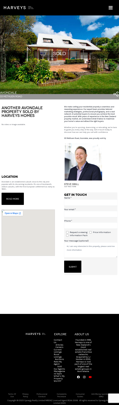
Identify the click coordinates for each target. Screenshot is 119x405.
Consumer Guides (80, 395)
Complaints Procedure (62, 395)
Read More (12, 198)
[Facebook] (78, 377)
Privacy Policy (25, 395)
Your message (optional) (76, 240)
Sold (59, 366)
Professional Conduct (42, 395)
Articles (59, 345)
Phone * (68, 221)
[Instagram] (84, 377)
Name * (68, 198)
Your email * (70, 209)
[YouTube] (90, 377)
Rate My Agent (58, 363)
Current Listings (58, 350)
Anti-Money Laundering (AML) (101, 395)
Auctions (59, 359)
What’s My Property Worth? (59, 378)
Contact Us (58, 341)
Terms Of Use (12, 395)
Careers (59, 347)
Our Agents (59, 369)
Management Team (59, 372)
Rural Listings (58, 355)
